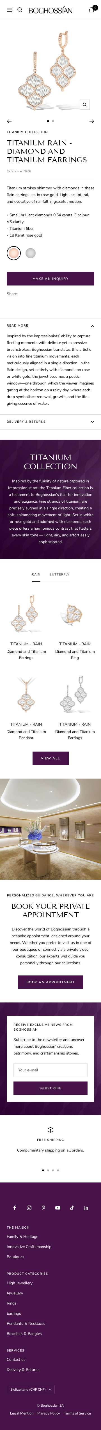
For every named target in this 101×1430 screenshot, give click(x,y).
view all (50, 758)
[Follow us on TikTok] (72, 1208)
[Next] (91, 121)
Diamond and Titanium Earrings (26, 654)
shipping (52, 1150)
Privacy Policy (49, 1413)
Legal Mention (22, 1413)
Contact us (16, 1359)
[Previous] (9, 121)
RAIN (36, 574)
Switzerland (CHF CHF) (28, 1389)
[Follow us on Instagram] (29, 1208)
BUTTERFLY (59, 574)
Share (12, 293)
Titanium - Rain (26, 644)
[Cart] (91, 9)
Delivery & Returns (26, 422)
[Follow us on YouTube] (57, 1208)
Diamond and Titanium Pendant (26, 735)
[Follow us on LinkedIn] (86, 1208)
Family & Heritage (22, 1236)
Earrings (14, 1313)
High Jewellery (20, 1283)
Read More (17, 325)
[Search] (19, 9)
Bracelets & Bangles (24, 1333)
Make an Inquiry (51, 278)
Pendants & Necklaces (26, 1323)
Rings (12, 1303)
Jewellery (15, 1293)
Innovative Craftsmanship (29, 1246)
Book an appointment (50, 982)
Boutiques (15, 1257)
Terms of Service (77, 1413)
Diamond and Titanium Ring (75, 654)
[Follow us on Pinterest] (43, 1208)
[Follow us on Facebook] (14, 1208)
